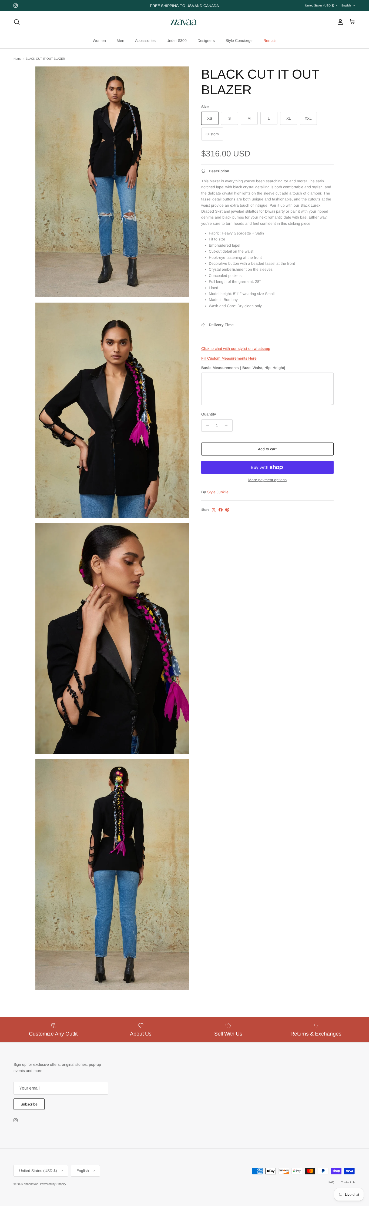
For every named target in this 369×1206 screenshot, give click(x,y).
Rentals (269, 40)
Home (17, 59)
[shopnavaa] (184, 22)
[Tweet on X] (214, 510)
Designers (206, 40)
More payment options (267, 480)
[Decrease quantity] (206, 425)
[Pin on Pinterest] (227, 510)
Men (120, 40)
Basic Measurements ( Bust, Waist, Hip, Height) (243, 367)
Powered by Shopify (53, 1183)
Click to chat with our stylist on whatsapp (235, 348)
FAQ (331, 1182)
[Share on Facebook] (221, 510)
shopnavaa (31, 1183)
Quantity (208, 414)
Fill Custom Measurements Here (229, 358)
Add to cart (267, 449)
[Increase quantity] (227, 425)
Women (99, 40)
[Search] (17, 22)
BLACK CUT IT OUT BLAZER (45, 59)
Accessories (145, 40)
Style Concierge (239, 40)
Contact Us (348, 1182)
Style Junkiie (218, 492)
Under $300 (176, 40)
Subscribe (29, 1104)
